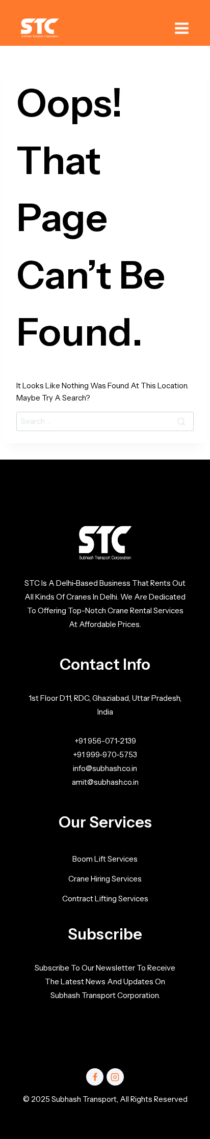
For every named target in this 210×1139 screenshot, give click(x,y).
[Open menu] (182, 28)
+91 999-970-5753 (105, 754)
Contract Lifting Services (105, 898)
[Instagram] (115, 1077)
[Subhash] (39, 28)
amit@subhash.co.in (105, 782)
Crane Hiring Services (105, 879)
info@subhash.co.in (105, 768)
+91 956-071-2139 (105, 741)
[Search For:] (105, 421)
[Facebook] (94, 1077)
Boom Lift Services (105, 859)
